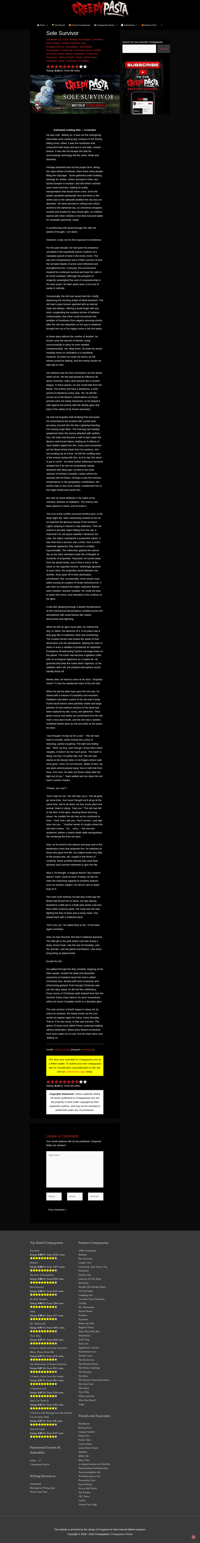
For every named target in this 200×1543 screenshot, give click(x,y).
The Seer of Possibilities (42, 1275)
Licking (82, 1303)
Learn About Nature (88, 1447)
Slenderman (84, 1335)
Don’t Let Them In (39, 1400)
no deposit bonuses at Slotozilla (94, 1464)
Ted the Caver (85, 1355)
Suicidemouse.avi (87, 1351)
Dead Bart (84, 1270)
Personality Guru (87, 1480)
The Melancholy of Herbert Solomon (48, 1364)
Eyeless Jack (85, 1274)
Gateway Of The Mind (90, 1279)
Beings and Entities (80, 39)
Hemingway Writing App (42, 1488)
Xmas (61, 60)
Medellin (83, 1452)
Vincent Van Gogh (88, 1504)
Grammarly (35, 1483)
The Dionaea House (88, 1363)
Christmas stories (83, 50)
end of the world (55, 53)
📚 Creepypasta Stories (104, 25)
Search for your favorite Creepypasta (142, 42)
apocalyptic (86, 46)
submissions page (76, 1071)
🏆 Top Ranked (58, 25)
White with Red (86, 1396)
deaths (97, 50)
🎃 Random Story (149, 25)
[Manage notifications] (193, 1537)
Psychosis (35, 1250)
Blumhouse (84, 1423)
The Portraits (85, 1372)
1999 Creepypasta (87, 1250)
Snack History (86, 1484)
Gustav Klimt (85, 1444)
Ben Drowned (37, 1287)
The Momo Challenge (89, 1367)
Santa (79, 57)
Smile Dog (84, 1339)
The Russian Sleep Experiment (94, 1380)
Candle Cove (85, 1262)
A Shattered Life (38, 1388)
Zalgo (81, 1404)
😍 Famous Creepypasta (79, 25)
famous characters (75, 53)
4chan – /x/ (35, 1460)
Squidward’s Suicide (89, 1347)
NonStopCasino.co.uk (89, 1476)
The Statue (84, 1388)
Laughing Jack (86, 1295)
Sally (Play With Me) (89, 1331)
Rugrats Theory (86, 1327)
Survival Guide (37, 1429)
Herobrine (83, 1282)
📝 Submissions (128, 25)
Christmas (66, 50)
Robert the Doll (86, 1323)
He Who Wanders (38, 1299)
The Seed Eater (86, 1384)
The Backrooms (86, 1359)
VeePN (82, 1500)
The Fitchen (84, 1492)
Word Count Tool (38, 1491)
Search (164, 48)
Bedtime (34, 1262)
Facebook (88, 1049)
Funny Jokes (85, 1439)
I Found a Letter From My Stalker (47, 1376)
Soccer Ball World (88, 1488)
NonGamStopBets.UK (90, 1472)
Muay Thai (84, 1460)
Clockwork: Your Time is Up (93, 1266)
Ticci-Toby (35, 1335)
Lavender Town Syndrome (92, 1299)
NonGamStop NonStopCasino (93, 1468)
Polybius (83, 1315)
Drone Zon (84, 1435)
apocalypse (72, 46)
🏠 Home (41, 25)
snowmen (51, 60)
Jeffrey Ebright (66, 57)
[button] (162, 25)
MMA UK (84, 1456)
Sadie (32, 1311)
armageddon (53, 50)
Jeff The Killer (86, 1291)
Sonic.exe (83, 1343)
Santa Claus (90, 57)
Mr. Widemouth (38, 1323)
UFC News (84, 1496)
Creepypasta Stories (40, 1464)
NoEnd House (85, 1311)
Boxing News (85, 1427)
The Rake (83, 1376)
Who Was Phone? (87, 1400)
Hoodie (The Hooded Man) (92, 1287)
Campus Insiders (87, 1431)
